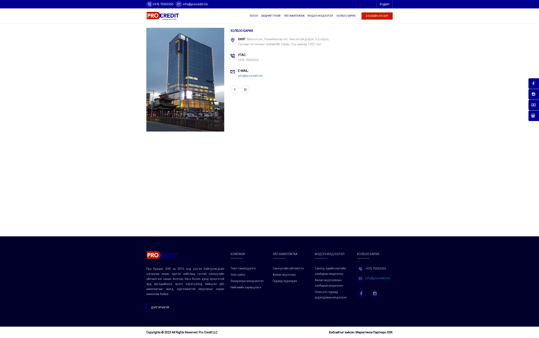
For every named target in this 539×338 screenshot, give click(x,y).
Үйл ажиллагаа (294, 15)
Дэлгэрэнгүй (160, 307)
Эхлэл (253, 15)
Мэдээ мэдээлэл (320, 15)
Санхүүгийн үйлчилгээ (288, 268)
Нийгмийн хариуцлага (246, 287)
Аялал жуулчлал (284, 274)
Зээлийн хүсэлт (377, 16)
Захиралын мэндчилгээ (247, 281)
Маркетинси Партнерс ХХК (374, 332)
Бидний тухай (270, 15)
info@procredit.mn (195, 4)
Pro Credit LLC (208, 332)
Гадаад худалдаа (285, 281)
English (384, 4)
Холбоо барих (346, 15)
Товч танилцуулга (243, 268)
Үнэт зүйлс (238, 274)
